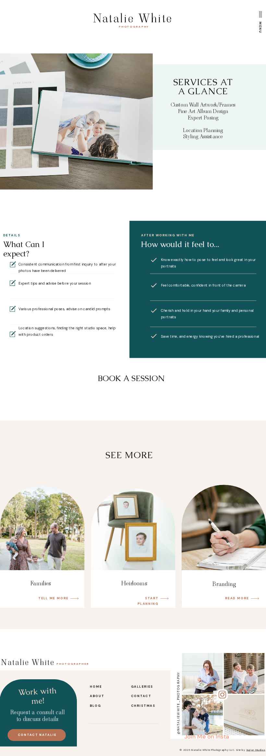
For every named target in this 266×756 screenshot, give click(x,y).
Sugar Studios (255, 749)
